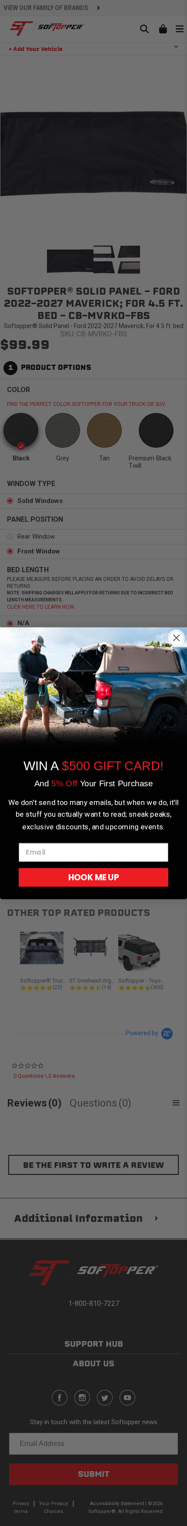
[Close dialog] (176, 638)
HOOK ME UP (93, 877)
